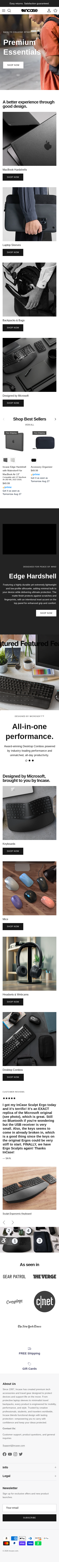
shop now (13, 330)
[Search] (10, 13)
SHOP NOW (13, 68)
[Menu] (3, 13)
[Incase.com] (29, 13)
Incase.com (13, 1554)
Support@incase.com (14, 1448)
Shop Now (13, 180)
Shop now (13, 255)
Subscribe (29, 1520)
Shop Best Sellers (29, 421)
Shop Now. (13, 406)
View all (29, 427)
